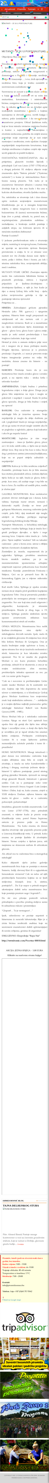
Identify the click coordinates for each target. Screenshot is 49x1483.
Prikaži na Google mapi (11, 1300)
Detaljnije (20, 1244)
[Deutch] (47, 3)
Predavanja (37, 13)
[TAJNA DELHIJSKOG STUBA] (24, 1220)
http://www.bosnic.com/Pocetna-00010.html (24, 940)
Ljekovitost (18, 13)
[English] (41, 3)
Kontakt (27, 13)
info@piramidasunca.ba (13, 1285)
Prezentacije (6, 13)
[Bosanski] (44, 3)
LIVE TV (4, 17)
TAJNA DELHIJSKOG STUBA (21, 1205)
